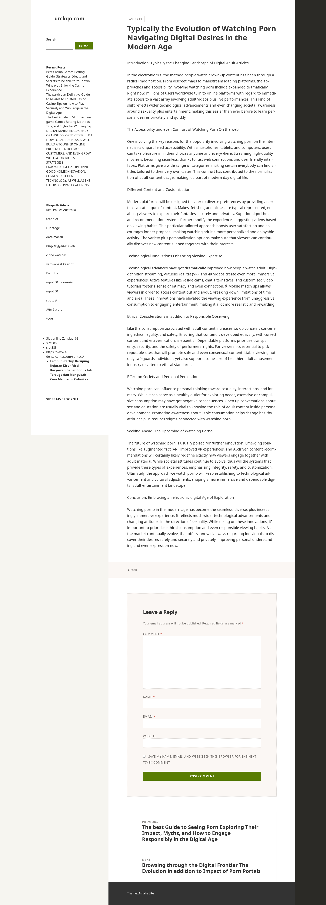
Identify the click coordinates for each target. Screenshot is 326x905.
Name (149, 697)
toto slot (52, 219)
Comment (152, 634)
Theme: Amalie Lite (140, 893)
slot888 (51, 343)
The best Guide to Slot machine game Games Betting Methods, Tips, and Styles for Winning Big (68, 121)
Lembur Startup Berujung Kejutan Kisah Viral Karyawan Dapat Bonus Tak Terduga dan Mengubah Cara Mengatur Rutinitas (71, 370)
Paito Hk (52, 273)
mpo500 (52, 291)
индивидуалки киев (60, 246)
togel (50, 318)
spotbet (51, 300)
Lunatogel (53, 228)
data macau (54, 237)
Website (149, 736)
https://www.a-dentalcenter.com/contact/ (65, 354)
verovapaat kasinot (60, 264)
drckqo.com (70, 18)
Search (51, 39)
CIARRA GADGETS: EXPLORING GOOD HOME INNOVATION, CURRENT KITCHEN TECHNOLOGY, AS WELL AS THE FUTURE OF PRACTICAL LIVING (68, 176)
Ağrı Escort (54, 309)
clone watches (56, 255)
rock (134, 570)
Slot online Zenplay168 (62, 338)
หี (226, 286)
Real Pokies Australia (61, 210)
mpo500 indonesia (59, 282)
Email (149, 716)
